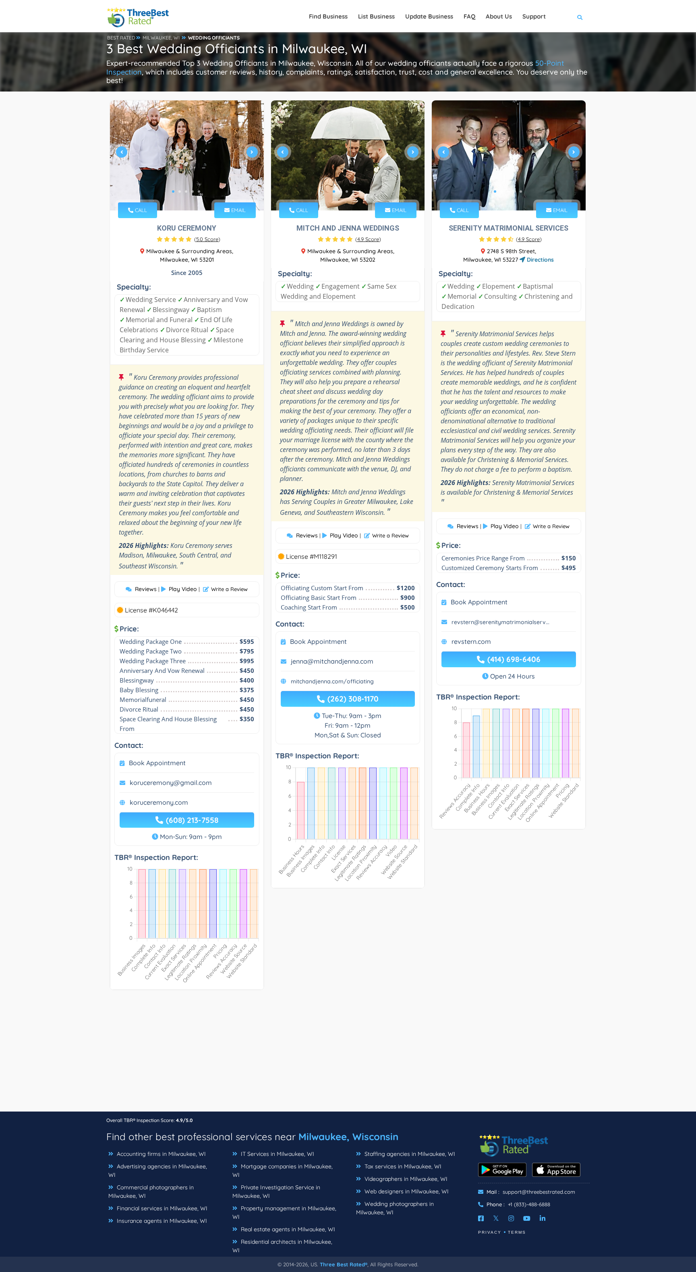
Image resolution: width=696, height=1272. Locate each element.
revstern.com (471, 641)
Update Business (429, 16)
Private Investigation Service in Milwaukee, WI (276, 1191)
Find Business (328, 16)
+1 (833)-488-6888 (529, 1204)
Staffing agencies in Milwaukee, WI (409, 1153)
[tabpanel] (187, 155)
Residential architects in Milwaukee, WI (282, 1246)
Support (534, 16)
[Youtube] (526, 1218)
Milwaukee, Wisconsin (348, 1136)
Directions (539, 259)
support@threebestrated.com (539, 1192)
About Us (499, 16)
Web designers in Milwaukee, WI (406, 1191)
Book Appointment (157, 763)
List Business (376, 16)
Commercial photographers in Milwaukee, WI (151, 1191)
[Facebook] (481, 1218)
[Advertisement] (348, 1054)
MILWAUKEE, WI (161, 38)
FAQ (469, 16)
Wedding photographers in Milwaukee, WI (395, 1208)
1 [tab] (173, 191)
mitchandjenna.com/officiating (332, 681)
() (207, 239)
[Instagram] (511, 1218)
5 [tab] (199, 191)
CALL (140, 210)
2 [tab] (179, 191)
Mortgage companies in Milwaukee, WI (282, 1170)
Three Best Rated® (343, 1264)
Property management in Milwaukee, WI (284, 1212)
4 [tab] (192, 191)
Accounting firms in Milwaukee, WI (160, 1153)
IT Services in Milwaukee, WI (276, 1153)
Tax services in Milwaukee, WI (402, 1166)
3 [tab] (186, 191)
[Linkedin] (542, 1218)
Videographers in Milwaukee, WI (405, 1178)
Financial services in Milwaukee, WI (161, 1208)
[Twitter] (496, 1218)
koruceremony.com (159, 802)
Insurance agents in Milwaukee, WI (161, 1220)
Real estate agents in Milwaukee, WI (287, 1229)
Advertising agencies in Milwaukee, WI (157, 1170)
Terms (517, 1232)
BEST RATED (121, 38)
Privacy (489, 1232)
